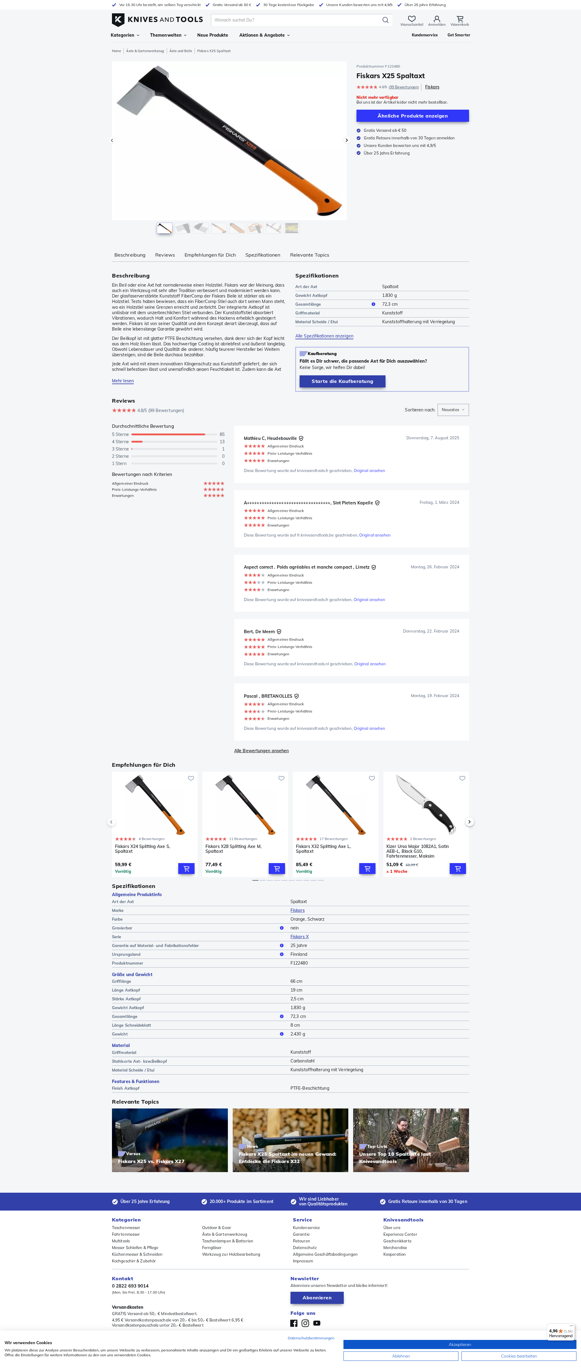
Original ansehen (370, 470)
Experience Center (400, 1234)
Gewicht (120, 1034)
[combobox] (453, 410)
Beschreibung (130, 255)
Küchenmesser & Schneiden (137, 1254)
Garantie (301, 1234)
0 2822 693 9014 (130, 1286)
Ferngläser (212, 1247)
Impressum (303, 1260)
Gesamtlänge (308, 304)
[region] (229, 149)
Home (116, 51)
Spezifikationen (263, 255)
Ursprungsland (126, 954)
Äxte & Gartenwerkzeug (145, 51)
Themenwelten (166, 35)
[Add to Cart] (186, 868)
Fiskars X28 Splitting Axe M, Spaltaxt (233, 849)
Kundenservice (306, 1227)
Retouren (301, 1240)
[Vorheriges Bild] (112, 140)
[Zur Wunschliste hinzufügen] (191, 778)
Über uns (391, 1227)
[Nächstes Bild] (347, 140)
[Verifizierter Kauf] (301, 438)
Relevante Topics (310, 255)
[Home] (157, 18)
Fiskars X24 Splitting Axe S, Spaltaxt (142, 849)
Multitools (121, 1240)
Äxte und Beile (180, 51)
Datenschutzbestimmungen (311, 1338)
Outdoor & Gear (216, 1227)
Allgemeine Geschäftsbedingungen (325, 1254)
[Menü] (571, 1327)
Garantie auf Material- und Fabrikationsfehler (155, 945)
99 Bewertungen (404, 87)
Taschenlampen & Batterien (228, 1240)
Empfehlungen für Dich (210, 255)
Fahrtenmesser (126, 1234)
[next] (459, 822)
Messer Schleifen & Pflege (135, 1247)
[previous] (121, 822)
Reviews (165, 255)
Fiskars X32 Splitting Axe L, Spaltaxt (323, 849)
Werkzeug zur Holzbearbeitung (231, 1254)
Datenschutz (305, 1247)
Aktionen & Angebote (262, 35)
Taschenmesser (126, 1227)
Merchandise (395, 1247)
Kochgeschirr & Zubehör (134, 1260)
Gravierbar (122, 927)
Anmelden (437, 24)
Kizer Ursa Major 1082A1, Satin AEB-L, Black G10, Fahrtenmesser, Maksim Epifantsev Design (417, 851)
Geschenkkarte (397, 1240)
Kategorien (122, 35)
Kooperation (394, 1254)
